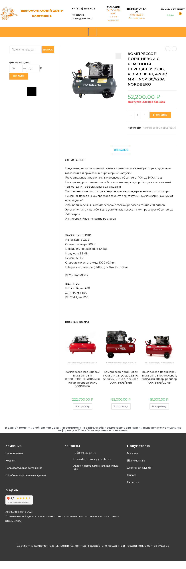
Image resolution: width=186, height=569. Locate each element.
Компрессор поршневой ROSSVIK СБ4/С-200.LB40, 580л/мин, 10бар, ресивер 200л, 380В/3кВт (121, 377)
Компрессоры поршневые (159, 127)
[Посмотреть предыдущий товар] (167, 48)
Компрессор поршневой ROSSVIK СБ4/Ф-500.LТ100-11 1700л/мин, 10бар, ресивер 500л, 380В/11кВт (82, 379)
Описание (121, 150)
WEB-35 (163, 545)
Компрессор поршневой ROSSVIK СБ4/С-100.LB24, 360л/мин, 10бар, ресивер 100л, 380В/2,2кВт (159, 377)
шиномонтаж (136, 10)
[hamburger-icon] (92, 32)
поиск (48, 49)
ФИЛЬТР (18, 76)
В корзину (160, 115)
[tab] (121, 150)
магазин (113, 7)
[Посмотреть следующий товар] (174, 48)
